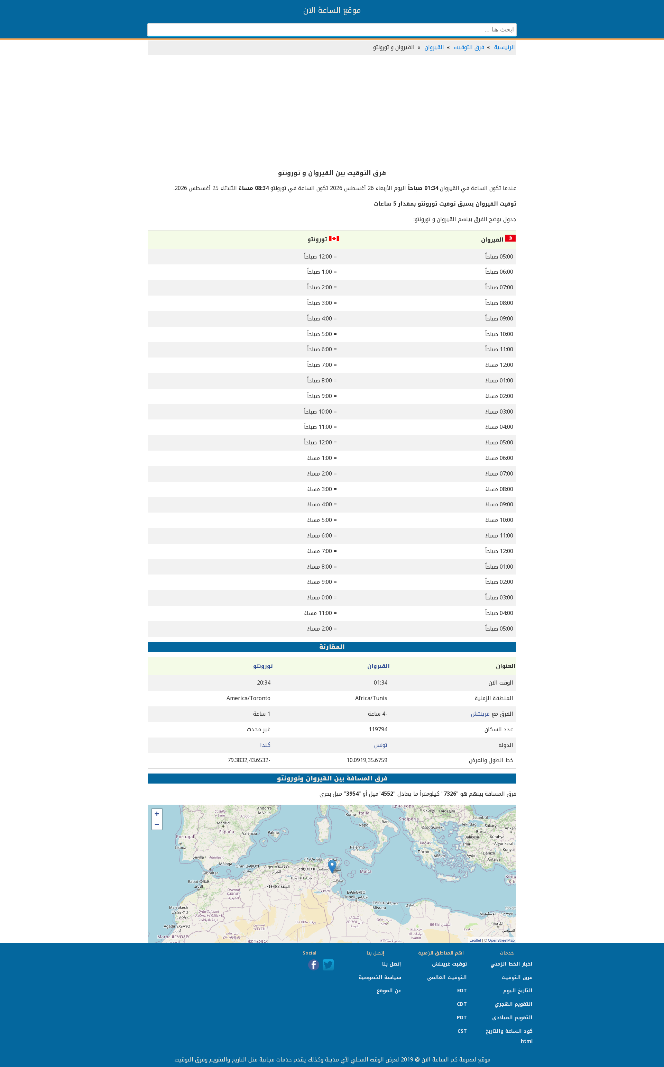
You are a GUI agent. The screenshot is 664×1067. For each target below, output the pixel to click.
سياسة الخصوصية (380, 977)
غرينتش (480, 713)
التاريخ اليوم (518, 990)
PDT (462, 1017)
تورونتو (263, 666)
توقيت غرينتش (449, 964)
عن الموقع (389, 990)
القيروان (434, 47)
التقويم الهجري (514, 1004)
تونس (380, 745)
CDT (462, 1004)
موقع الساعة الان (332, 10)
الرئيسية (504, 47)
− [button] (157, 824)
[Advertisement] (332, 112)
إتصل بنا (391, 964)
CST (462, 1031)
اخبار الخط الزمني (511, 964)
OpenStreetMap (501, 940)
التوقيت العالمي (447, 977)
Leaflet (475, 940)
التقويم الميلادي (512, 1017)
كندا (265, 745)
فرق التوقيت (469, 47)
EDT (462, 990)
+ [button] (157, 814)
